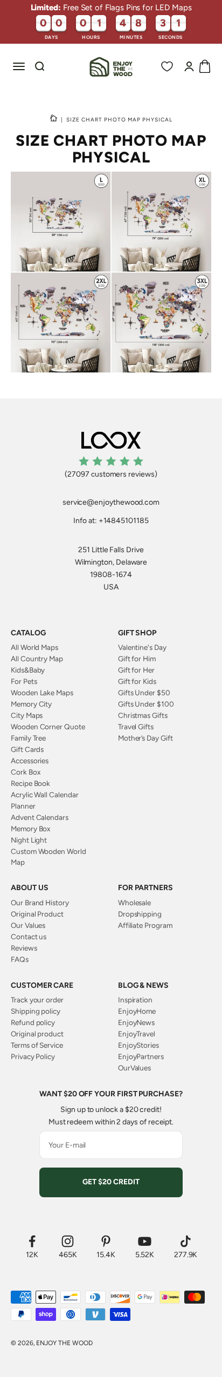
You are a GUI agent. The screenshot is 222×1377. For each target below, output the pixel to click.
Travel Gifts (136, 726)
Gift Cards (27, 749)
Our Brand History (40, 902)
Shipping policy (35, 1011)
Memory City (31, 704)
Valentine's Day (142, 647)
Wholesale (134, 902)
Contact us (28, 936)
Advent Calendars (39, 817)
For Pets (24, 681)
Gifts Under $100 (146, 704)
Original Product (37, 914)
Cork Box (25, 772)
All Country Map (37, 658)
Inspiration (135, 999)
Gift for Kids (137, 681)
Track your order (37, 999)
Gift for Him (137, 658)
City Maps (27, 715)
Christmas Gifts (143, 715)
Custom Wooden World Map (48, 856)
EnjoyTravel (136, 1033)
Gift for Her (136, 670)
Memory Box (30, 828)
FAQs (20, 959)
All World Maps (34, 647)
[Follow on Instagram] (68, 1241)
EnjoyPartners (141, 1056)
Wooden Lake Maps (42, 692)
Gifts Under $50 (144, 692)
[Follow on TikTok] (186, 1241)
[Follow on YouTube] (145, 1241)
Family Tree (28, 738)
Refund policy (33, 1022)
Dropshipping (140, 914)
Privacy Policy (33, 1056)
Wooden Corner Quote (48, 726)
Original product (37, 1033)
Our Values (28, 925)
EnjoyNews (136, 1022)
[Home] (54, 119)
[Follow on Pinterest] (105, 1241)
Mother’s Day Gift (145, 738)
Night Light (29, 840)
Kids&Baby (28, 670)
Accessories (29, 760)
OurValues (134, 1067)
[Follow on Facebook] (32, 1241)
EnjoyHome (137, 1011)
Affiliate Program (145, 925)
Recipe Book (30, 783)
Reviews (24, 948)
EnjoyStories (138, 1045)
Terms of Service (37, 1045)
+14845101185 (124, 520)
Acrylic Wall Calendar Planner (45, 800)
